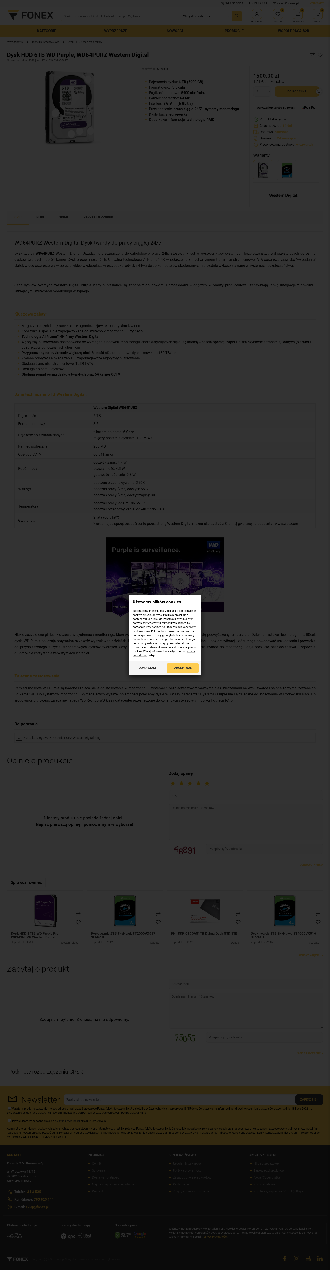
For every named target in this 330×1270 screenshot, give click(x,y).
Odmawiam (147, 667)
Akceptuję (183, 667)
